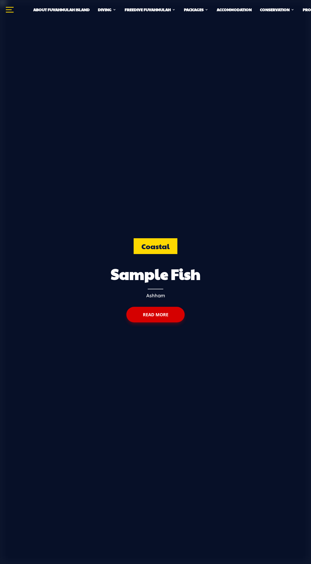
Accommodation (234, 9)
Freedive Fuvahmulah (148, 9)
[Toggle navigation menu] (10, 10)
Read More (155, 314)
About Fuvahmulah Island (61, 9)
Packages (194, 9)
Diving (105, 9)
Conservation (275, 9)
